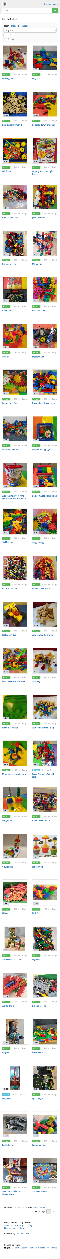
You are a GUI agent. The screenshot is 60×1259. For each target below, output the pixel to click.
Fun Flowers (37, 866)
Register (47, 4)
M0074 (6, 208)
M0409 (36, 533)
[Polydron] (45, 58)
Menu (55, 4)
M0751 (36, 672)
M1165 (6, 764)
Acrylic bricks (8, 866)
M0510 (6, 625)
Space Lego (37, 1098)
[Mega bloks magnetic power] (15, 753)
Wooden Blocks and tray (43, 635)
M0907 (36, 1182)
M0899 (6, 1182)
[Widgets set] (15, 799)
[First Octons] (45, 892)
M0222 (36, 347)
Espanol (24, 1247)
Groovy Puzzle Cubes (11, 959)
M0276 (6, 440)
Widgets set (7, 820)
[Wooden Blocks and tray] (45, 614)
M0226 (6, 393)
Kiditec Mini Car (9, 635)
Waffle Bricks (8, 1006)
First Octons (37, 913)
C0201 (6, 1135)
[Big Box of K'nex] (15, 568)
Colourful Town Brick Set (43, 125)
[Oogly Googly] (45, 521)
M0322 (36, 440)
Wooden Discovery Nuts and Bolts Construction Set (14, 497)
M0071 (36, 162)
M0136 (6, 301)
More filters (8, 39)
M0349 (36, 486)
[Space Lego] (45, 1078)
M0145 (36, 301)
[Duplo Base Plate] (15, 707)
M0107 (36, 208)
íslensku (41, 1247)
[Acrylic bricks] (15, 846)
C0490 (6, 1089)
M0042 (36, 115)
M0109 (6, 254)
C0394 (6, 996)
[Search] (55, 10)
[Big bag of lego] (45, 985)
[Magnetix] (15, 1031)
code (42, 1207)
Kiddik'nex (6, 171)
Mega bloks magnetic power (15, 774)
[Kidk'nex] (15, 892)
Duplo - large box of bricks (44, 403)
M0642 (36, 625)
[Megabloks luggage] (45, 428)
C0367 (6, 1043)
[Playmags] (15, 1078)
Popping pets (8, 78)
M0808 (6, 718)
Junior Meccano (39, 217)
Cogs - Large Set (9, 403)
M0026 (6, 69)
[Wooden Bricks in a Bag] (45, 707)
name (36, 1207)
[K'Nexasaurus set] (15, 197)
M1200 (36, 764)
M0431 (36, 579)
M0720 (6, 672)
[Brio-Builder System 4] (15, 104)
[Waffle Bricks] (15, 985)
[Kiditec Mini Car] (15, 614)
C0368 (6, 950)
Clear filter (9, 34)
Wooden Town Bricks (11, 449)
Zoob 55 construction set (13, 681)
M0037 (36, 69)
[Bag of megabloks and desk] (45, 475)
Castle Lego (7, 1145)
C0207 (36, 996)
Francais (33, 1247)
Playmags (6, 1098)
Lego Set (36, 959)
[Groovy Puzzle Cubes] (15, 939)
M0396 (6, 533)
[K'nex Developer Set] (45, 799)
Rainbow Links (38, 310)
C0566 (36, 1043)
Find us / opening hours (14, 1228)
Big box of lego (9, 264)
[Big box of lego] (15, 243)
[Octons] (15, 336)
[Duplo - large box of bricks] (45, 382)
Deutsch (15, 1247)
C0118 (36, 1135)
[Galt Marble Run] (45, 1170)
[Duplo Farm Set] (45, 1031)
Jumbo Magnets (39, 1145)
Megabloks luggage (41, 449)
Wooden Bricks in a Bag (43, 727)
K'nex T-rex (7, 310)
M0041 (6, 115)
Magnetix (6, 1052)
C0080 (6, 903)
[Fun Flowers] (45, 846)
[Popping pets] (15, 58)
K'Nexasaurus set (10, 217)
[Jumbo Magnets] (45, 1124)
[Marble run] (45, 243)
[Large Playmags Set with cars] (45, 753)
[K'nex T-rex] (15, 289)
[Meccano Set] (45, 336)
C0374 (36, 950)
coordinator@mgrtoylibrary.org (18, 1225)
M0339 (6, 486)
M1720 (36, 811)
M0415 (6, 579)
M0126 (36, 254)
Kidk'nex (5, 913)
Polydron (36, 78)
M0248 (36, 393)
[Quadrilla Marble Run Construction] (15, 1170)
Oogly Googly (38, 542)
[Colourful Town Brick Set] (45, 104)
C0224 (36, 1089)
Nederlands (52, 1247)
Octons (5, 356)
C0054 (36, 857)
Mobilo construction (41, 588)
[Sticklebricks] (15, 521)
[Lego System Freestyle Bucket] (45, 150)
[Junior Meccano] (45, 197)
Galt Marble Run (39, 1191)
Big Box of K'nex (9, 588)
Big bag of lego (39, 1006)
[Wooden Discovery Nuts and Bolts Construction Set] (15, 475)
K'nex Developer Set (41, 820)
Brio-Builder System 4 (12, 125)
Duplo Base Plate (10, 727)
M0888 (36, 718)
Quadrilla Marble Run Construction (11, 1192)
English (7, 1247)
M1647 (6, 811)
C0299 (36, 903)
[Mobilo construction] (45, 568)
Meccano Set (38, 356)
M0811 (6, 857)
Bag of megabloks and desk (44, 495)
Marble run (37, 264)
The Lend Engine (23, 1233)
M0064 (6, 162)
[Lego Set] (45, 939)
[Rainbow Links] (45, 289)
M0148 (6, 347)
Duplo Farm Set (39, 1052)
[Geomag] (45, 660)
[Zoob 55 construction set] (15, 660)
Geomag (36, 681)
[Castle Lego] (15, 1124)
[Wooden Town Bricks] (15, 428)
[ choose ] (14, 25)
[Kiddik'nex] (15, 150)
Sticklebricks (7, 542)
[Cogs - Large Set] (15, 382)
